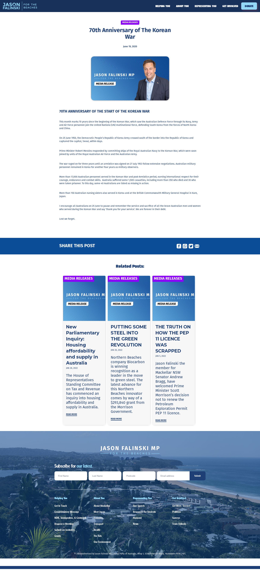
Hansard (137, 517)
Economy (98, 517)
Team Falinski (179, 523)
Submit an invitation (64, 529)
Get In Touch (60, 505)
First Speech (139, 505)
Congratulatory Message (66, 511)
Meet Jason (99, 511)
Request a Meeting (63, 523)
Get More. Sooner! (181, 505)
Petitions (176, 511)
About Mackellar (102, 505)
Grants (57, 535)
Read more (71, 414)
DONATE (249, 6)
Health (97, 529)
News (135, 523)
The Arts (98, 535)
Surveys (176, 517)
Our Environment (102, 541)
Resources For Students (144, 511)
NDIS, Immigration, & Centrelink (70, 517)
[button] (162, 6)
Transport (98, 523)
